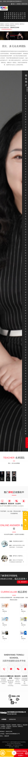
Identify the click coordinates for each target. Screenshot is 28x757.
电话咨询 (25, 515)
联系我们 (24, 15)
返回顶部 (25, 528)
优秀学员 (20, 15)
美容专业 (12, 24)
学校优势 (6, 15)
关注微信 (25, 521)
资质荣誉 (8, 15)
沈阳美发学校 (12, 719)
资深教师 (7, 25)
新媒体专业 (12, 25)
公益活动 (18, 15)
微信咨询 (24, 582)
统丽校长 (2, 24)
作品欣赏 (16, 15)
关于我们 (4, 15)
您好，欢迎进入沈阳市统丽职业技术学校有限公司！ (11, 1)
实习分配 (22, 15)
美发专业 (17, 24)
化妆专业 (7, 24)
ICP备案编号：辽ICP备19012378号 (14, 745)
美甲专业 (2, 25)
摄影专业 (22, 24)
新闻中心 (10, 15)
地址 (14, 3)
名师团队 (14, 15)
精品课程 (12, 15)
